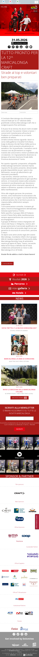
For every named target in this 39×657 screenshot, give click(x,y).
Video (19, 288)
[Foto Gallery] (26, 47)
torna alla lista (8, 263)
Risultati (19, 279)
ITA (2, 7)
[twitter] (13, 47)
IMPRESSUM (13, 655)
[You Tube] (21, 47)
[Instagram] (17, 47)
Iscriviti (19, 274)
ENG (5, 7)
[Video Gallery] (30, 47)
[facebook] (9, 47)
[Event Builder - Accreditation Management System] (27, 655)
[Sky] (19, 600)
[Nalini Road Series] (34, 11)
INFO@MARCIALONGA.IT (14, 650)
